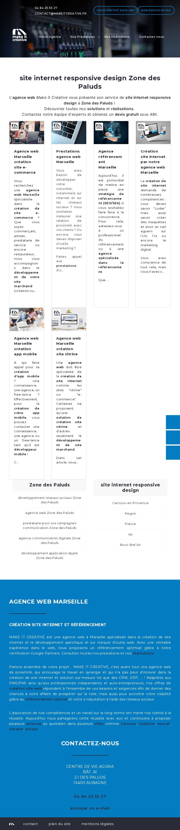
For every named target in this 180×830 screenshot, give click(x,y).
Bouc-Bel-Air (130, 545)
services (33, 724)
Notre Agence (50, 36)
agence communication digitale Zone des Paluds (50, 540)
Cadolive (147, 724)
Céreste (16, 729)
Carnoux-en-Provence (130, 503)
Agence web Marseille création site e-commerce (26, 162)
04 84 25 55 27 (46, 8)
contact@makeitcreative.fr (61, 13)
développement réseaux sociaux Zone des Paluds (49, 500)
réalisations (143, 653)
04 (130, 534)
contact (30, 824)
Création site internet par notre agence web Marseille (153, 162)
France (130, 524)
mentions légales (97, 824)
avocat (164, 724)
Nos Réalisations (117, 36)
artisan (31, 729)
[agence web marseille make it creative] (12, 823)
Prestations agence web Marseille (68, 156)
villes (99, 724)
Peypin (130, 513)
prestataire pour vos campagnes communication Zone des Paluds (49, 525)
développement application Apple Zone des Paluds (49, 555)
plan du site (60, 824)
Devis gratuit (115, 10)
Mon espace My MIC (156, 10)
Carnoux (128, 724)
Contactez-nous (151, 36)
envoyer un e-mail (90, 808)
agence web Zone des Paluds (49, 513)
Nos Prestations (83, 36)
